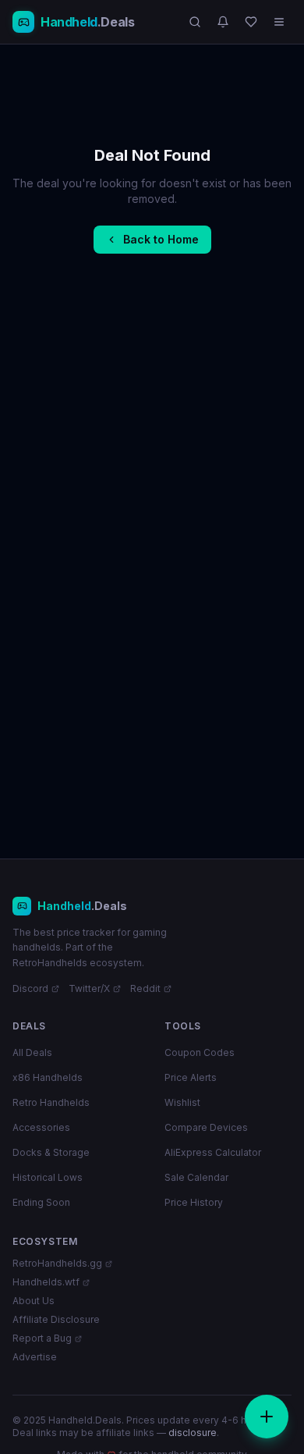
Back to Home (161, 239)
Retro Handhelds (51, 1102)
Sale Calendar (196, 1177)
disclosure (192, 1432)
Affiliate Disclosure (56, 1319)
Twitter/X (89, 988)
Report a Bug (42, 1338)
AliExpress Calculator (212, 1152)
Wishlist (182, 1102)
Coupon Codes (199, 1052)
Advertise (34, 1357)
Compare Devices (206, 1127)
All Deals (32, 1052)
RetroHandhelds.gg (57, 1263)
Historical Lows (47, 1177)
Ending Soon (41, 1202)
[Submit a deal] (266, 1416)
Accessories (41, 1127)
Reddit (145, 988)
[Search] (194, 21)
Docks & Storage (51, 1152)
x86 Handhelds (47, 1077)
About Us (33, 1300)
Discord (30, 988)
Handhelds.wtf (46, 1282)
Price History (193, 1202)
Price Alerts (190, 1077)
